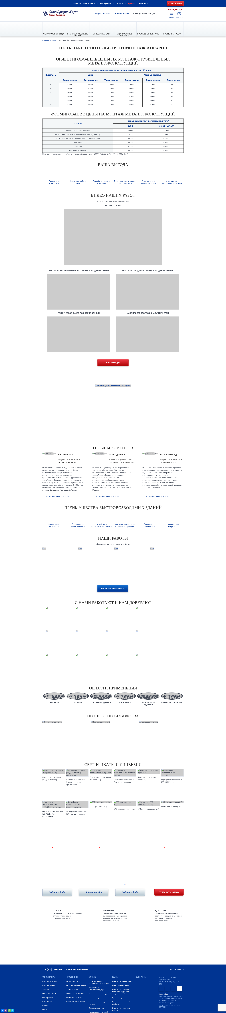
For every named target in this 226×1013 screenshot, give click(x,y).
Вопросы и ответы (49, 993)
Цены (131, 3)
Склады (78, 702)
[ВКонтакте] (2, 1010)
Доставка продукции (96, 1008)
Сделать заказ (175, 3)
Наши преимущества (49, 981)
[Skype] (12, 1010)
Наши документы (48, 985)
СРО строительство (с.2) (170, 806)
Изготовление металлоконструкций (97, 989)
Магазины (125, 702)
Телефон (95, 848)
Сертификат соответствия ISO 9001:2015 (171, 780)
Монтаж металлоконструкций (100, 994)
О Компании (48, 977)
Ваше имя (47, 848)
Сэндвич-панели (101, 34)
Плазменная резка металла (75, 1002)
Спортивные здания (148, 703)
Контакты (143, 3)
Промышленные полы (148, 34)
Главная (77, 3)
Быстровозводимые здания (77, 34)
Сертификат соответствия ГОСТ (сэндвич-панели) (76, 812)
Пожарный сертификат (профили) (147, 778)
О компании (89, 3)
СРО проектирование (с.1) (148, 809)
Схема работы (47, 998)
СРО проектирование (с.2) (124, 809)
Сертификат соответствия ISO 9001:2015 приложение (52, 814)
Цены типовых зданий (120, 985)
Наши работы (47, 1002)
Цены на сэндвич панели (121, 998)
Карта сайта (163, 994)
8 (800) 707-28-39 (122, 13)
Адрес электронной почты (152, 848)
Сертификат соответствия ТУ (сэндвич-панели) (124, 780)
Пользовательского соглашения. (170, 884)
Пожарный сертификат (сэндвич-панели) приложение (75, 782)
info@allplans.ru (102, 13)
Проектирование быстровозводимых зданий (99, 982)
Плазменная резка (172, 34)
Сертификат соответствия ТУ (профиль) (100, 778)
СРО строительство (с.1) (99, 806)
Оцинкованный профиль (125, 34)
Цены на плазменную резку (122, 981)
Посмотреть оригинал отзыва (58, 496)
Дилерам (45, 989)
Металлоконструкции (54, 34)
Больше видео (113, 363)
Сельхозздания (101, 702)
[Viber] (5, 1010)
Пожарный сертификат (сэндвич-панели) (51, 778)
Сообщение (47, 857)
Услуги (119, 3)
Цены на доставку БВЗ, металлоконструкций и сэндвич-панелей (120, 991)
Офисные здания (171, 702)
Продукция (105, 3)
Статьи (44, 1010)
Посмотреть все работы (112, 588)
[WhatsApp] (9, 1010)
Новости (45, 1006)
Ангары (54, 702)
